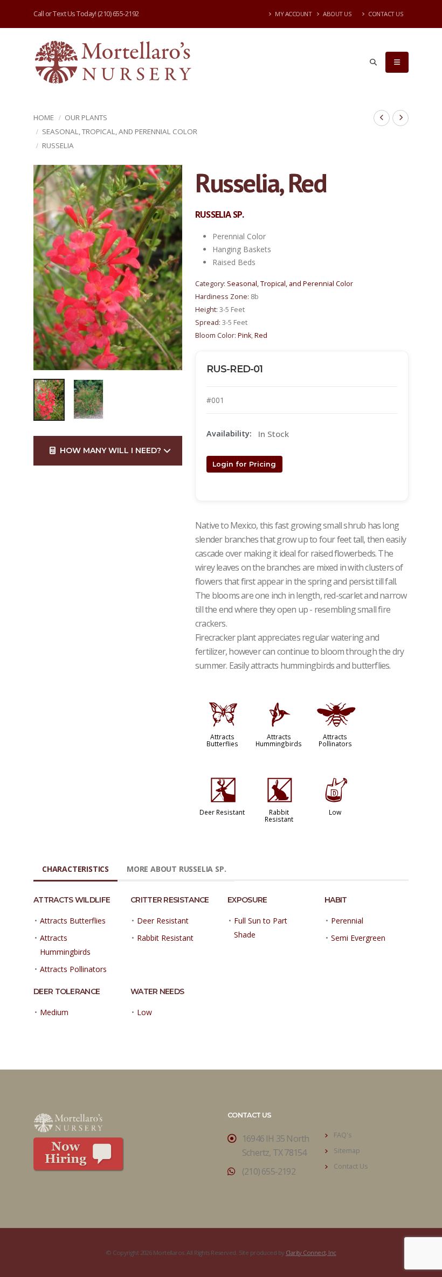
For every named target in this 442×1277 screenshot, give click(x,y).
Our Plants (86, 117)
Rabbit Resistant (279, 815)
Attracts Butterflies (222, 740)
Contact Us (385, 14)
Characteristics (75, 869)
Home (43, 117)
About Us (337, 14)
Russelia (58, 145)
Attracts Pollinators (335, 740)
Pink (244, 335)
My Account (293, 14)
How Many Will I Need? (109, 450)
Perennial (347, 920)
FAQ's (343, 1135)
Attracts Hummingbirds (278, 740)
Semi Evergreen (358, 938)
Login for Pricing (244, 464)
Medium (54, 1012)
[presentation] (47, 267)
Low (335, 812)
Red (260, 335)
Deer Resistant (222, 812)
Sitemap (347, 1150)
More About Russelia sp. (176, 869)
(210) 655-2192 (118, 13)
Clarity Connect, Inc (311, 1252)
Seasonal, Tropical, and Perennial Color (119, 131)
